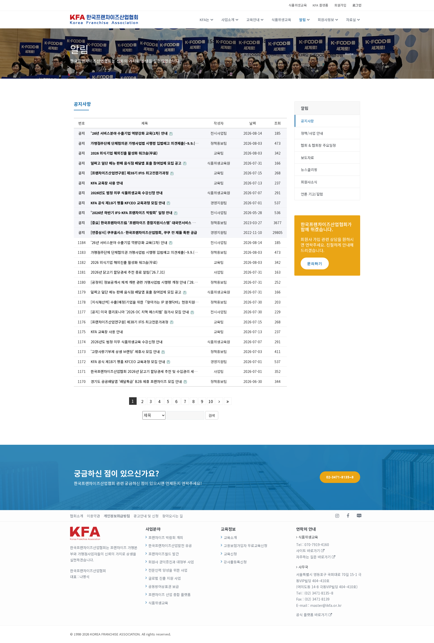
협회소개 (76, 515)
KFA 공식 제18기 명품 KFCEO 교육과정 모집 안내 (128, 202)
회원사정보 (326, 19)
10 (210, 401)
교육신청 (230, 553)
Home (349, 53)
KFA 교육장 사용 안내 (107, 182)
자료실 (351, 19)
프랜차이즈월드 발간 (163, 553)
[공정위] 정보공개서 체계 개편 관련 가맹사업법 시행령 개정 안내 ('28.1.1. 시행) (150, 282)
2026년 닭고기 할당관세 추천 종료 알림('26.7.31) (128, 272)
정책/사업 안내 (312, 133)
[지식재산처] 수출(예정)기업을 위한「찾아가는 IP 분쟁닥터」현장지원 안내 (147, 302)
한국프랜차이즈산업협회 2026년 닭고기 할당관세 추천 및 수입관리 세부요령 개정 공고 (155, 371)
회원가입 (340, 5)
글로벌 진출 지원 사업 (164, 578)
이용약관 (93, 515)
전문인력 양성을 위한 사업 (167, 570)
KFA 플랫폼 (320, 5)
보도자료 (307, 157)
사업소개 (227, 19)
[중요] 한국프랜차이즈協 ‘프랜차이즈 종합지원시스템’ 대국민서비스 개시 (145, 222)
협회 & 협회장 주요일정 (318, 145)
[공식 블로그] (359, 515)
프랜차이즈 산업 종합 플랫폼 (169, 594)
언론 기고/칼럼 (312, 193)
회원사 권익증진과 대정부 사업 (171, 561)
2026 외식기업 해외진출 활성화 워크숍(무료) (124, 153)
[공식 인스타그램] (337, 515)
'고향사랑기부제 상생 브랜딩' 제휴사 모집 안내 (126, 351)
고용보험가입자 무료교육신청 (245, 545)
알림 (302, 19)
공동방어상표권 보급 (163, 586)
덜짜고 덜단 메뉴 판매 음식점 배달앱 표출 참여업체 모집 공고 (136, 163)
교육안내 (252, 19)
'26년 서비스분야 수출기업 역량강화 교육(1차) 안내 (130, 133)
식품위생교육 (298, 5)
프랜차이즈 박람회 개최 (165, 537)
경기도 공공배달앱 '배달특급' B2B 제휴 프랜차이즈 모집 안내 (137, 381)
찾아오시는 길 (172, 515)
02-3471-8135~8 (340, 477)
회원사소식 (309, 181)
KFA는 (204, 19)
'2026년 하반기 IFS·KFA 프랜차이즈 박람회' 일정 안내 (132, 212)
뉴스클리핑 (309, 169)
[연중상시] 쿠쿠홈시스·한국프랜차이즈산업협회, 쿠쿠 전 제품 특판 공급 (144, 232)
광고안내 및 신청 (146, 515)
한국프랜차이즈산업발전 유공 (170, 545)
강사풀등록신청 (235, 561)
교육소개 (230, 537)
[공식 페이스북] (348, 515)
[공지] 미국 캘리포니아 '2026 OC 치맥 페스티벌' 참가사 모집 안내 (140, 311)
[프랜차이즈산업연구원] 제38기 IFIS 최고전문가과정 (130, 172)
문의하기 (314, 263)
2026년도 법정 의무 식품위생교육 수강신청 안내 (126, 192)
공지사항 (307, 120)
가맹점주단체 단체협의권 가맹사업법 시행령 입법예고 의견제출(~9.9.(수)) (146, 143)
